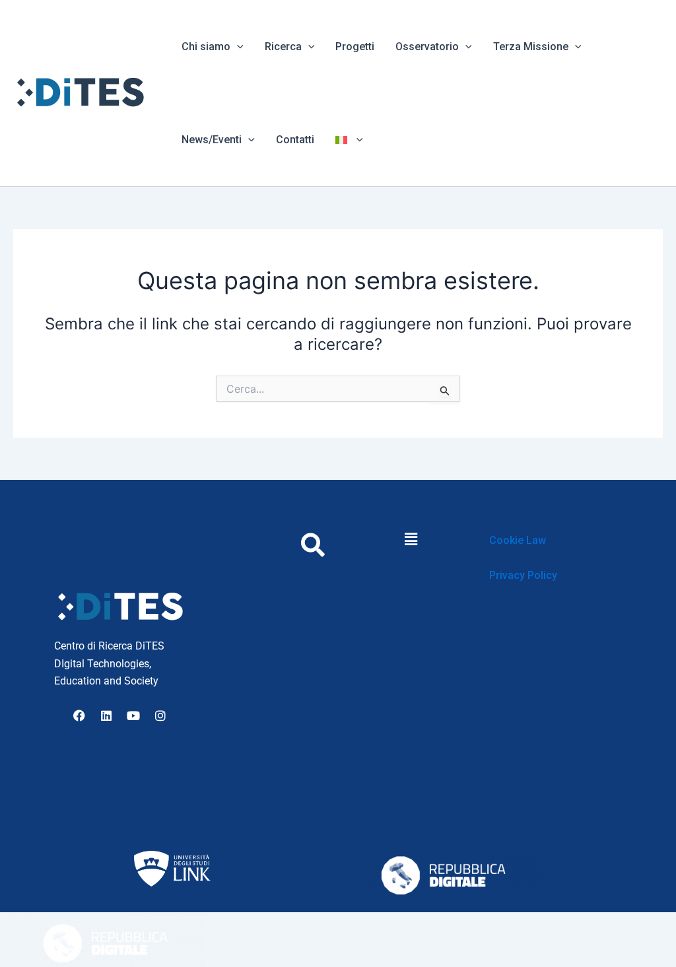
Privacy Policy (523, 575)
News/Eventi (212, 139)
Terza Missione (530, 46)
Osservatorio (427, 46)
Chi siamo (206, 46)
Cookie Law (517, 540)
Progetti (354, 46)
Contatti (295, 139)
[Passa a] (349, 139)
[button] (237, 46)
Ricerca (283, 46)
